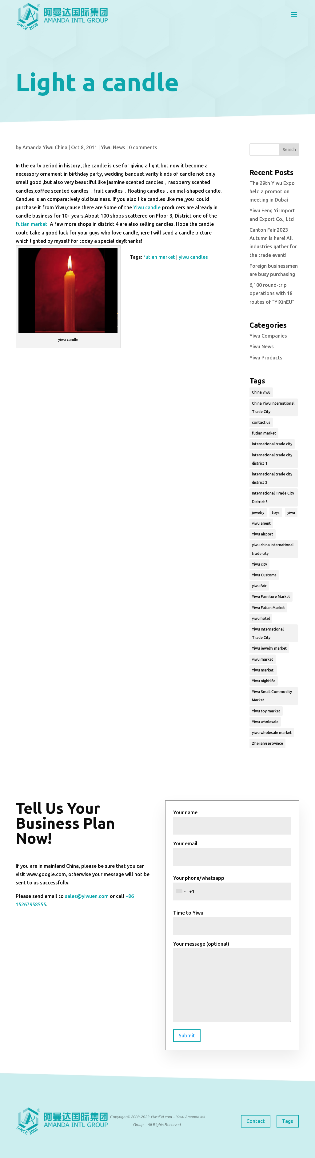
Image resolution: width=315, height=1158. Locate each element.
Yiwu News (113, 147)
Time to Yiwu (188, 913)
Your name (185, 812)
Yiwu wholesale (265, 722)
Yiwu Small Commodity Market (272, 696)
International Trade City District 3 (273, 497)
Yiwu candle (147, 207)
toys (276, 513)
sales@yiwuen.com (87, 896)
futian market (31, 224)
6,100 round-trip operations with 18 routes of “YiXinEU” (271, 293)
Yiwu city (259, 564)
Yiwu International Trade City (268, 633)
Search (289, 149)
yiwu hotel (261, 618)
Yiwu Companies (268, 336)
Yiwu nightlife (263, 681)
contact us (261, 422)
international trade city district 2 (272, 478)
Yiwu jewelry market (269, 648)
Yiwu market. (263, 670)
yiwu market (262, 659)
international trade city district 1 (272, 459)
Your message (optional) (201, 944)
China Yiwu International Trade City (273, 407)
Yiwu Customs (264, 575)
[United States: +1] (180, 891)
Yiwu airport (262, 534)
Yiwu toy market (266, 711)
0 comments (143, 147)
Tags (287, 1121)
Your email (185, 843)
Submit (187, 1035)
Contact (255, 1121)
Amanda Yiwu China (44, 147)
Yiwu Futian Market (268, 608)
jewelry (258, 513)
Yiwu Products (265, 357)
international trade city (272, 444)
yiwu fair (259, 586)
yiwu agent (261, 523)
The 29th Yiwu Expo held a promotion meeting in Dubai (272, 191)
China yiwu (261, 392)
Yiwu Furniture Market (271, 597)
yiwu (291, 513)
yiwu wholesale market (272, 733)
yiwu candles (193, 257)
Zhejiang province (267, 743)
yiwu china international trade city (272, 549)
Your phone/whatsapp (198, 878)
